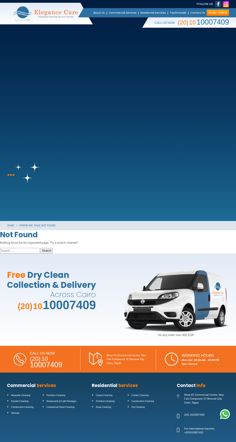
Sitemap (15, 413)
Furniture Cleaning (55, 395)
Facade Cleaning (19, 401)
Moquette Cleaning (20, 395)
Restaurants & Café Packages (61, 401)
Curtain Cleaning (140, 395)
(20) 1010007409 (194, 414)
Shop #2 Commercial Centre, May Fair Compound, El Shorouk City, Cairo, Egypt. (126, 359)
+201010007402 (193, 432)
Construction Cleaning (22, 407)
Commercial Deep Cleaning (60, 407)
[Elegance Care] (48, 13)
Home (10, 225)
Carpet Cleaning (104, 395)
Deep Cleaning (103, 407)
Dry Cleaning (138, 407)
